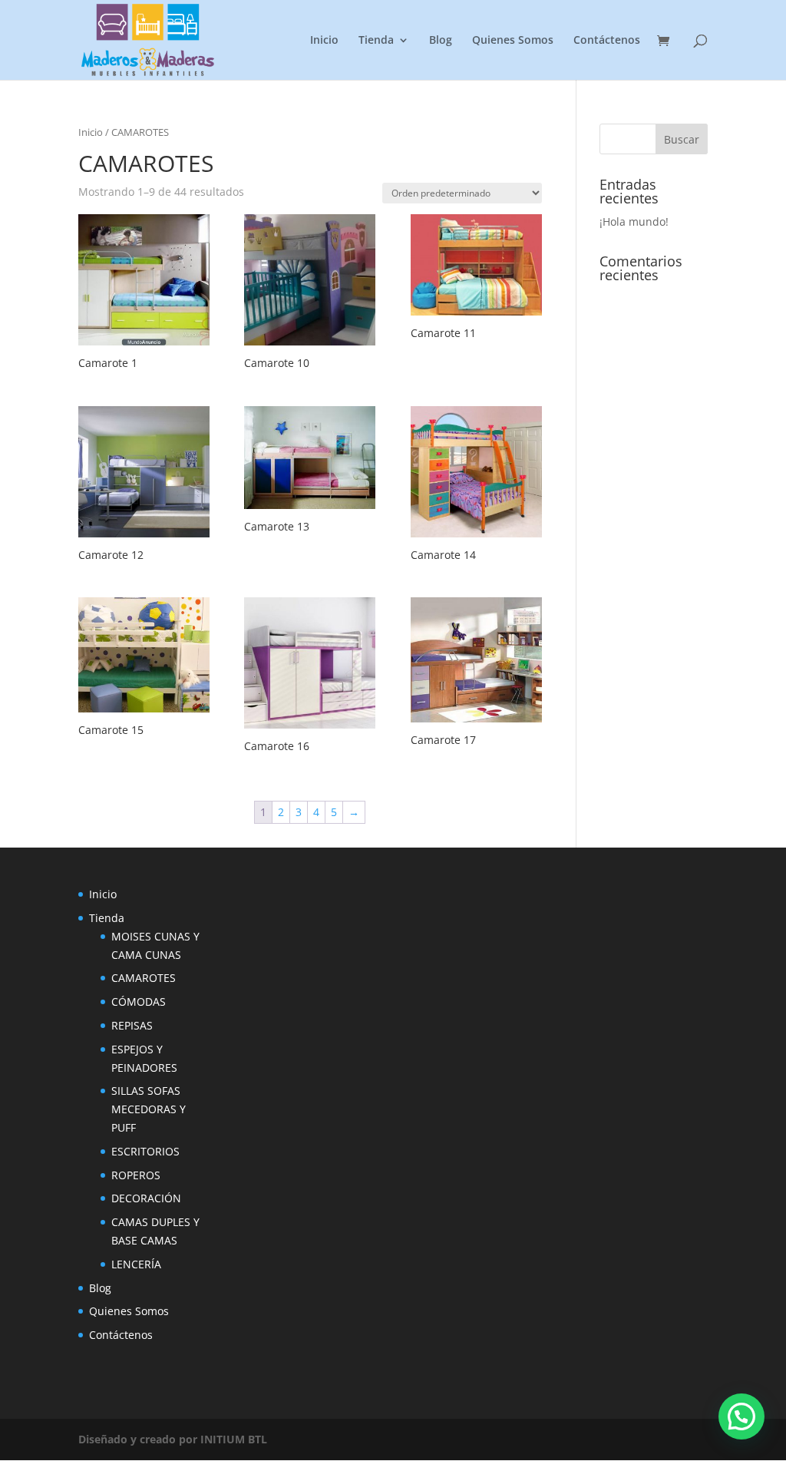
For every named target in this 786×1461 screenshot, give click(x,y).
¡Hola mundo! (634, 221)
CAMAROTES (143, 977)
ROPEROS (135, 1175)
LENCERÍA (136, 1264)
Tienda (376, 41)
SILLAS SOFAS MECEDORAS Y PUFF (148, 1109)
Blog (440, 41)
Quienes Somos (512, 41)
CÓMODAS (138, 1001)
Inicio (324, 41)
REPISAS (132, 1025)
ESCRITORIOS (145, 1151)
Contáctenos (606, 41)
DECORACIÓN (146, 1198)
